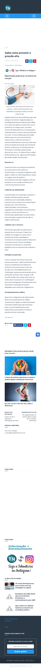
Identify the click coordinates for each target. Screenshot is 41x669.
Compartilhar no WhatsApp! (13, 65)
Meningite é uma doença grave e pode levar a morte (19, 352)
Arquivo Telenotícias (11, 619)
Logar (30, 666)
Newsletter (8, 621)
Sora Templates (21, 666)
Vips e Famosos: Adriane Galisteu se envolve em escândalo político (24, 608)
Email (6, 627)
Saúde (6, 47)
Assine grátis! (20, 652)
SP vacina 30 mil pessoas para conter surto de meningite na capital (24, 585)
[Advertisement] (20, 33)
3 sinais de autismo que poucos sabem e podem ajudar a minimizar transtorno (20, 378)
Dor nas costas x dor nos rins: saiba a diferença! (19, 404)
